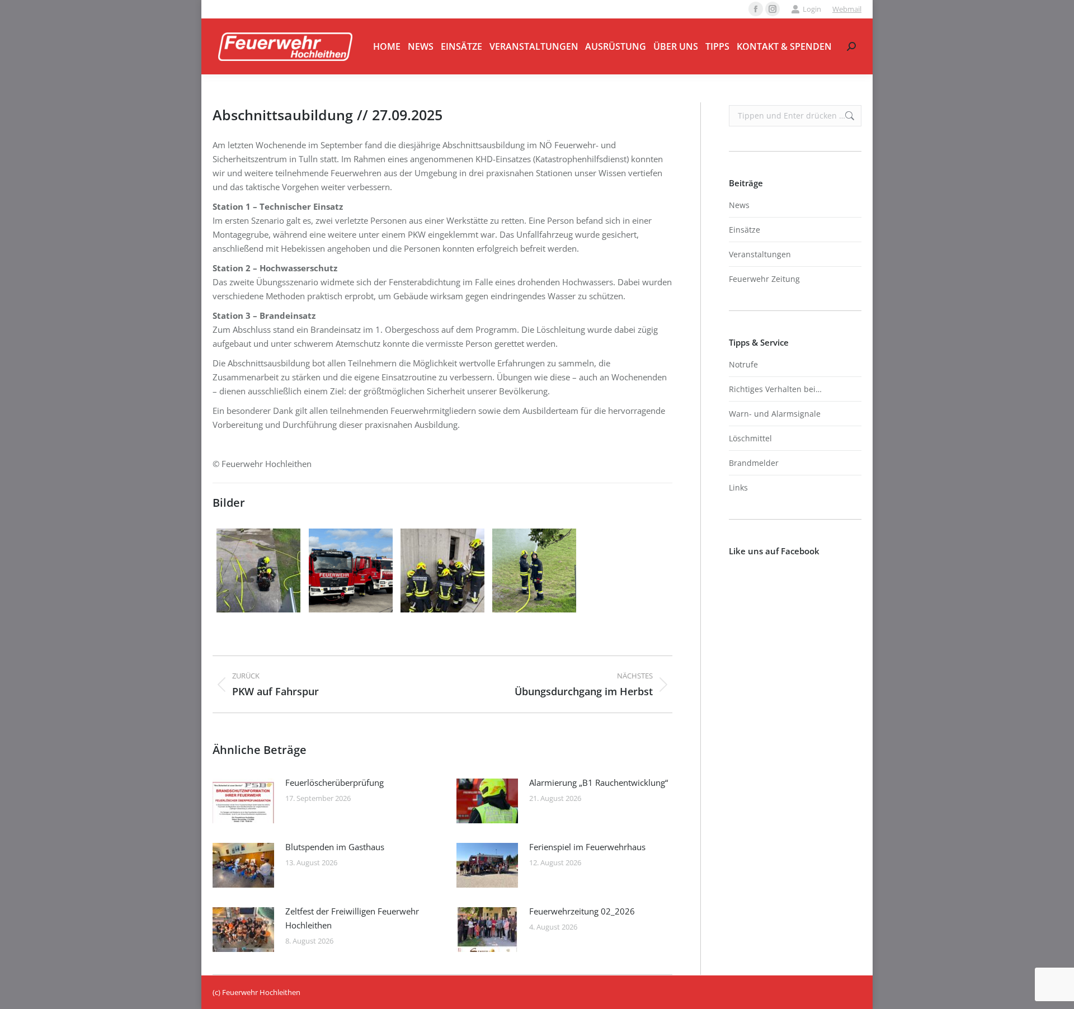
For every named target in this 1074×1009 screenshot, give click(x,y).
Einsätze (744, 229)
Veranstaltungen (760, 254)
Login (812, 9)
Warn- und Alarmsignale (775, 413)
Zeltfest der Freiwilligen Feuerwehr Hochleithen (352, 918)
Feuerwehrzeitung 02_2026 (582, 911)
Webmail (846, 9)
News (739, 205)
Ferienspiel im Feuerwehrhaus (587, 846)
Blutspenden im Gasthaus (334, 846)
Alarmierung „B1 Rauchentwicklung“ (598, 782)
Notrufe (743, 364)
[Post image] (243, 801)
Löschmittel (750, 438)
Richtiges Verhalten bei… (775, 389)
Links (738, 487)
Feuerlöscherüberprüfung (334, 782)
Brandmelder (754, 463)
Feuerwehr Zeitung (764, 279)
